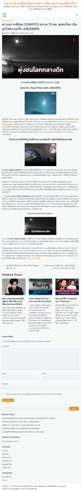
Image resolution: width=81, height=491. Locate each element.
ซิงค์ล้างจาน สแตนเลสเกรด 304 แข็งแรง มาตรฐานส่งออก (20, 421)
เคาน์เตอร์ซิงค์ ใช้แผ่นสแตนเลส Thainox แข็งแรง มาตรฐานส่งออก (23, 432)
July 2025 (5, 450)
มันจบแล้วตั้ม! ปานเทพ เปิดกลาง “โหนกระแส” (65, 299)
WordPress (33, 488)
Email (44, 373)
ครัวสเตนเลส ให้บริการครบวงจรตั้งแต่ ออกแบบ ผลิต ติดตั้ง (20, 428)
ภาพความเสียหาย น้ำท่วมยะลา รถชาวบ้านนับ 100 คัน (40, 299)
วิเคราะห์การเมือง (34, 258)
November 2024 (7, 464)
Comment (6, 346)
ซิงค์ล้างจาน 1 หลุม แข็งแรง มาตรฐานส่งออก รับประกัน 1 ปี (21, 425)
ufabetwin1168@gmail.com (12, 33)
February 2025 (6, 457)
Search (74, 408)
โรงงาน (4, 480)
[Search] (76, 15)
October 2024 (6, 467)
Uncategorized (7, 21)
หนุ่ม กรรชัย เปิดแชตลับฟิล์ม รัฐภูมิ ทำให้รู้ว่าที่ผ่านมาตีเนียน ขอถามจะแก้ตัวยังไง (13, 301)
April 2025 (5, 454)
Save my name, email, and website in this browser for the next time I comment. (33, 394)
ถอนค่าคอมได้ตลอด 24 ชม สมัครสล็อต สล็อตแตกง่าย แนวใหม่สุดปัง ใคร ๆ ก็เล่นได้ (28, 418)
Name (4, 373)
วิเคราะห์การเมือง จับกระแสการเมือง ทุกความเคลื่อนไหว (40, 3)
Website (5, 384)
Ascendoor (15, 488)
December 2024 (7, 461)
